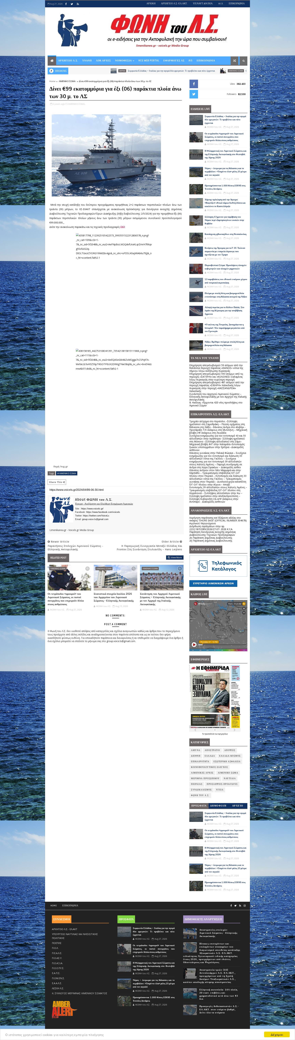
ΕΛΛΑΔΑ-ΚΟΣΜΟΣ (230, 756)
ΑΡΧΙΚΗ (151, 3)
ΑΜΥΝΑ (195, 750)
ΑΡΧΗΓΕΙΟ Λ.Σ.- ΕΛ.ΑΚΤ (64, 929)
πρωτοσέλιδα (210, 734)
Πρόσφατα (199, 805)
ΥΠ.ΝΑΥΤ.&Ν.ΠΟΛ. (203, 3)
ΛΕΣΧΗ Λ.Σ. (58, 988)
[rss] (77, 3)
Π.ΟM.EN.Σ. (58, 978)
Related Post (58, 557)
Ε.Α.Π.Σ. (56, 973)
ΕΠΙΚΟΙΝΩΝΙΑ (237, 3)
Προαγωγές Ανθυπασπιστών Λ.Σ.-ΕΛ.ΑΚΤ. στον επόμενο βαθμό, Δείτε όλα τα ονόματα (219, 1009)
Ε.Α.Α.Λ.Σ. (57, 983)
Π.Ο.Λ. (55, 948)
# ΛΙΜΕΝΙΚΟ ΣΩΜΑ (66, 473)
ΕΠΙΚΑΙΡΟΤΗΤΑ (200, 761)
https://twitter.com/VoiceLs (96, 515)
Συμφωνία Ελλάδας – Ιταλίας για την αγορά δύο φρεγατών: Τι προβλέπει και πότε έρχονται (110, 70)
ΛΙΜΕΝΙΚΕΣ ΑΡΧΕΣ (202, 773)
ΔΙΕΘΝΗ (195, 756)
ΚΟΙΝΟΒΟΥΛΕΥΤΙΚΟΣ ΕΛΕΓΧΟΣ (209, 767)
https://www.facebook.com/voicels (103, 512)
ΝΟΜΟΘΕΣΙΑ (123, 60)
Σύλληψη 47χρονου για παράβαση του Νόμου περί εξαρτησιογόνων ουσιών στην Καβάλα (224, 220)
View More (176, 557)
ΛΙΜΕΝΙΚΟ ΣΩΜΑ (175, 71)
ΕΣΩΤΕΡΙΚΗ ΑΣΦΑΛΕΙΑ (227, 761)
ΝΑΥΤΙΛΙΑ (230, 778)
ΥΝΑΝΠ (87, 60)
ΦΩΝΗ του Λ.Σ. (200, 795)
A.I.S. (221, 3)
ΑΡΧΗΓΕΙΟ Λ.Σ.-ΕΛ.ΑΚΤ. (174, 3)
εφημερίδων (223, 734)
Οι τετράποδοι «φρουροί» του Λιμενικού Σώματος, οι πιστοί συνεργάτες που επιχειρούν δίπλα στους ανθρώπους (239, 70)
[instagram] (245, 906)
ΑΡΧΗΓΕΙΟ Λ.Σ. (68, 60)
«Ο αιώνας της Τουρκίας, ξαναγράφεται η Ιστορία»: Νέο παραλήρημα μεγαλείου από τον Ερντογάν (225, 328)
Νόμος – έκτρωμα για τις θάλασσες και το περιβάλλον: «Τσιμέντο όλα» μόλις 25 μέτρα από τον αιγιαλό (225, 171)
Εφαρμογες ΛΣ (174, 60)
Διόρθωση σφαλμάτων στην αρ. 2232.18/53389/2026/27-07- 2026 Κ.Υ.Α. (211, 528)
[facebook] (65, 3)
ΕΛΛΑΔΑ (210, 756)
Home (52, 81)
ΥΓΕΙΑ (220, 790)
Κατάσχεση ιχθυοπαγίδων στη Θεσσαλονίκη (225, 234)
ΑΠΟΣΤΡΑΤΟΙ (212, 750)
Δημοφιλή (218, 805)
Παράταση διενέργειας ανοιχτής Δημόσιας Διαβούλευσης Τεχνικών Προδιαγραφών (212, 533)
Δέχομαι (277, 1034)
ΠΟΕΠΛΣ (56, 943)
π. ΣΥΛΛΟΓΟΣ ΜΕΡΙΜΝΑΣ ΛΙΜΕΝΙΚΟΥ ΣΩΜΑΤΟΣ (79, 993)
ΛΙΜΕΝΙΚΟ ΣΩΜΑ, (76, 103)
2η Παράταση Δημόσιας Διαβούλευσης (210, 537)
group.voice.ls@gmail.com (95, 519)
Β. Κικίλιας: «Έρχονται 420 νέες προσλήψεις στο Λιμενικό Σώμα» (215, 404)
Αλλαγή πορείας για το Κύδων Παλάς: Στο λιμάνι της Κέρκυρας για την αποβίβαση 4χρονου (224, 310)
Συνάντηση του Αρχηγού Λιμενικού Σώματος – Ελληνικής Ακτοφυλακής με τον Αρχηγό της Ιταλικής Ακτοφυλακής (160, 599)
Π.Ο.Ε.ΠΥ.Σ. (58, 968)
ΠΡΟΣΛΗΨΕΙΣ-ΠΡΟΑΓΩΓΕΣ (222, 784)
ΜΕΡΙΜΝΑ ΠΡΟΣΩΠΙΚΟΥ (205, 778)
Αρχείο (237, 805)
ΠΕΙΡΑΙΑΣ (196, 784)
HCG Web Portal (148, 60)
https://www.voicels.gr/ (92, 508)
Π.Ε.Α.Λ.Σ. (57, 953)
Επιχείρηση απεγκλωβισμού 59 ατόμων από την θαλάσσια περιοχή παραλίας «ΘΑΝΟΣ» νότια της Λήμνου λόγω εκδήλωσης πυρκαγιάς (216, 368)
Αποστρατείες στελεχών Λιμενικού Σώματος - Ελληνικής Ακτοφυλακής (218, 933)
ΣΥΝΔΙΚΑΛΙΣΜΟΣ (201, 790)
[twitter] (71, 3)
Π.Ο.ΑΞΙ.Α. (57, 963)
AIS (191, 60)
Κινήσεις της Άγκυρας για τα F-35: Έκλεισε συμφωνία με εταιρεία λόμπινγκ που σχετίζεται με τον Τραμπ (225, 251)
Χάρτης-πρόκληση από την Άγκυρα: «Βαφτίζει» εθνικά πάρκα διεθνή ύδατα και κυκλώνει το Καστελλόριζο (225, 203)
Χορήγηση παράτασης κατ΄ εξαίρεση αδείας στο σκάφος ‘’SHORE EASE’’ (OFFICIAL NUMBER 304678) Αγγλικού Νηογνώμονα (218, 520)
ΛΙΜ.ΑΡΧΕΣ (103, 60)
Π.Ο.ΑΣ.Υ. (57, 958)
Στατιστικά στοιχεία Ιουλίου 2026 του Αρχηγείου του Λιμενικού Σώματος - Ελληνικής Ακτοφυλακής (114, 597)
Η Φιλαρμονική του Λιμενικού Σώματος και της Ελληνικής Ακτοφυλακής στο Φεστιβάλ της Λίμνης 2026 (225, 154)
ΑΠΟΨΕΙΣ (229, 750)
